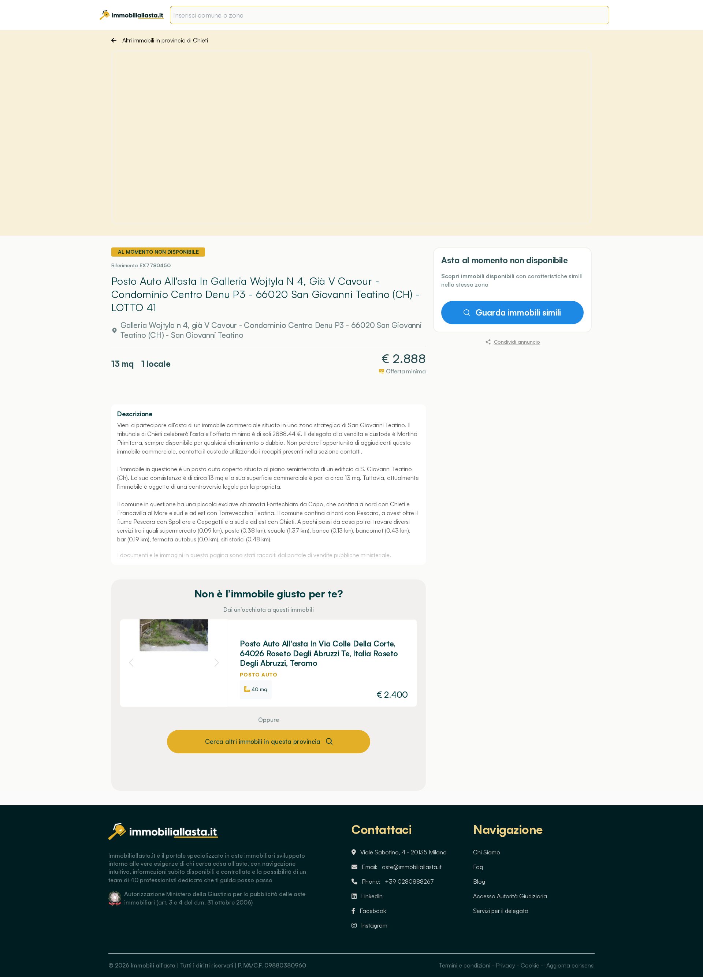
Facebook (373, 910)
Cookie (530, 965)
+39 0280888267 (409, 881)
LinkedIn (372, 896)
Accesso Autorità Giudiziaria (510, 896)
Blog (479, 881)
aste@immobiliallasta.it (412, 866)
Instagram (374, 925)
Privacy (505, 965)
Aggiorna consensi (570, 965)
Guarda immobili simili (517, 312)
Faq (478, 866)
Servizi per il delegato (500, 910)
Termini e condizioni (464, 965)
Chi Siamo (486, 852)
